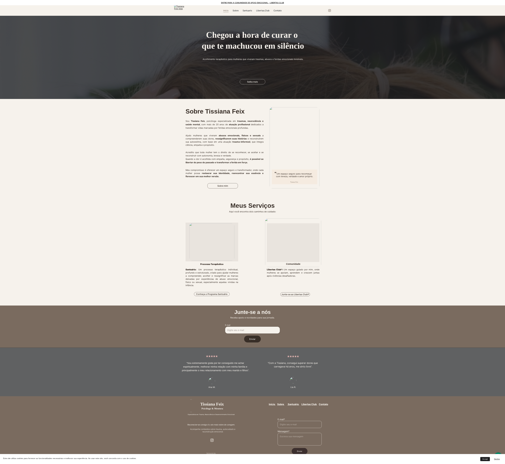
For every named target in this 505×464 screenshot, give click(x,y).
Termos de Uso (211, 453)
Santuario (247, 10)
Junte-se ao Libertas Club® (295, 294)
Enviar (252, 339)
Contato (278, 10)
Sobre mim (222, 185)
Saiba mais (252, 81)
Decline (497, 459)
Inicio (226, 10)
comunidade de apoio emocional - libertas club (259, 3)
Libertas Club (309, 404)
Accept (485, 459)
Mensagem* (283, 431)
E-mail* (281, 419)
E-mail (227, 325)
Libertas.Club (262, 10)
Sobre (236, 10)
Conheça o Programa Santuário (212, 294)
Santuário (293, 404)
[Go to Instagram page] (329, 10)
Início (272, 404)
